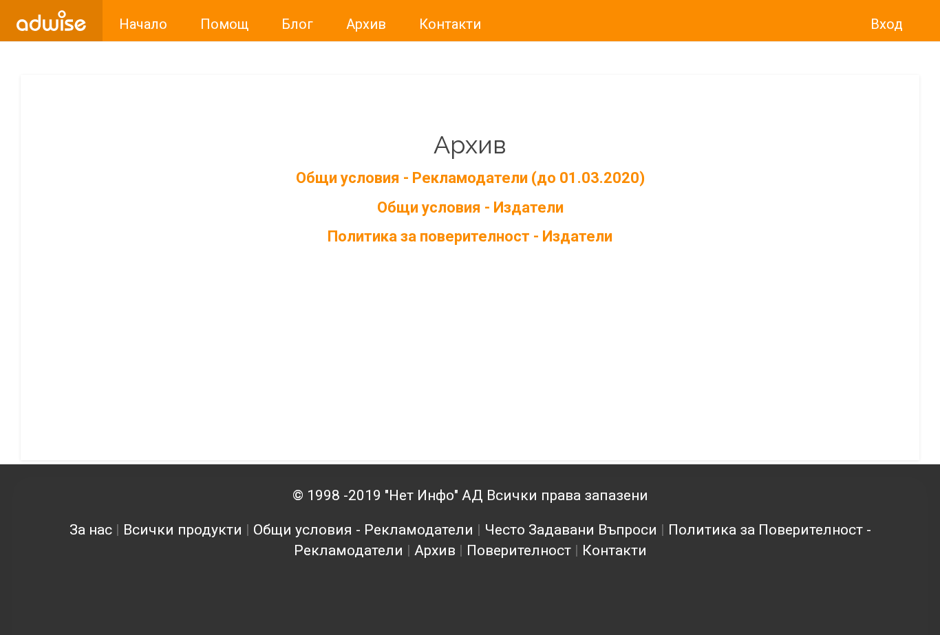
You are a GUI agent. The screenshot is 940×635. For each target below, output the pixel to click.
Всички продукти (182, 529)
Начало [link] (143, 24)
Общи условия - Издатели (470, 207)
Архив (435, 550)
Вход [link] (886, 24)
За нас (91, 529)
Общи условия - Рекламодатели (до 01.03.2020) (470, 177)
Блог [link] (297, 24)
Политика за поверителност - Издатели (470, 236)
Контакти (614, 550)
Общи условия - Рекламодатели (363, 529)
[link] (51, 20)
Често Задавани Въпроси (570, 529)
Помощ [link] (224, 24)
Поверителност (519, 550)
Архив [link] (366, 24)
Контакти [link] (450, 24)
